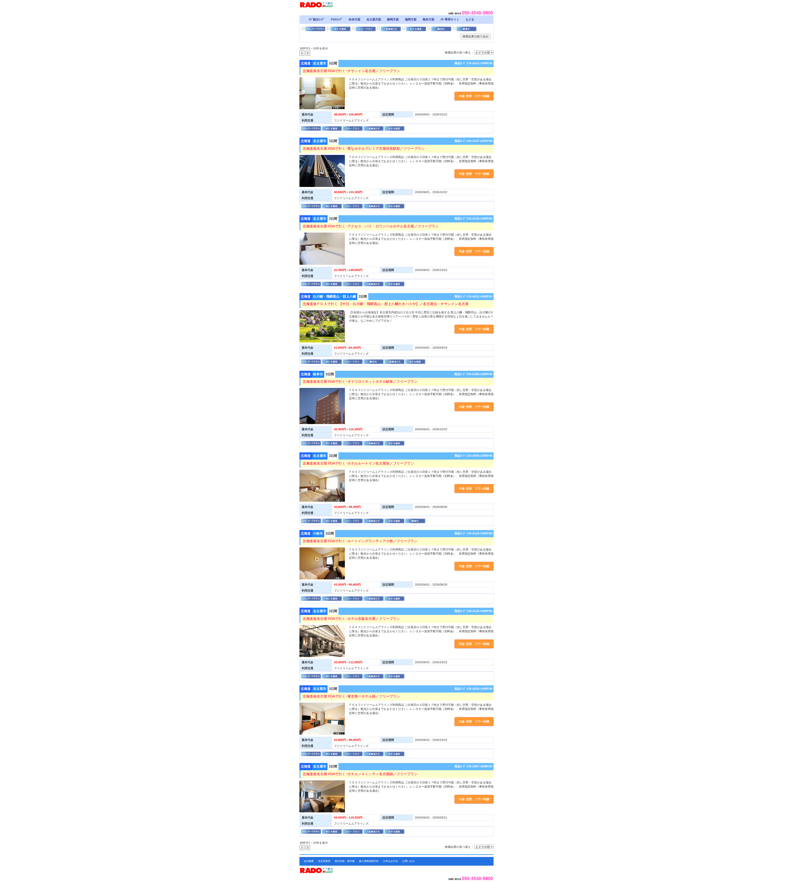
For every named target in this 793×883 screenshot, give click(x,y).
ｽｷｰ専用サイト (449, 19)
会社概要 (309, 861)
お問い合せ (408, 861)
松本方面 (354, 19)
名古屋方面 (374, 19)
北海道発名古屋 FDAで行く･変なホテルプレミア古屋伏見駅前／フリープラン (364, 149)
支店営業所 (324, 861)
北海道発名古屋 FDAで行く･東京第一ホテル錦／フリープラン (351, 696)
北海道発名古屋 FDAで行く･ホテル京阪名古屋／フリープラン (351, 619)
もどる (469, 19)
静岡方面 (393, 19)
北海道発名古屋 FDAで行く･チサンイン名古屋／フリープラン (351, 71)
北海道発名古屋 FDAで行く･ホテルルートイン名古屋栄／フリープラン (358, 463)
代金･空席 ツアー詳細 (474, 96)
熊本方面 (428, 19)
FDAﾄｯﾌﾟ (337, 19)
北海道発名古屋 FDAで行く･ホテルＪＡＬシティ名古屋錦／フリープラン (360, 774)
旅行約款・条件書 (345, 861)
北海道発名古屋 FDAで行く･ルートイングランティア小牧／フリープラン (360, 541)
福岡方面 (411, 19)
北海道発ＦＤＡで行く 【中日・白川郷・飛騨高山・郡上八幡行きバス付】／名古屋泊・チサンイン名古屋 (386, 304)
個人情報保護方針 (369, 861)
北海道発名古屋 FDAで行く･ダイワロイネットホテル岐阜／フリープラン (360, 382)
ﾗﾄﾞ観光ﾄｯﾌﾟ (317, 19)
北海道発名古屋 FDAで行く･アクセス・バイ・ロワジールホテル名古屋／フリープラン (371, 226)
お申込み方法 (390, 861)
